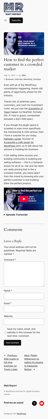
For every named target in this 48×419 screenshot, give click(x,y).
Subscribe (16, 20)
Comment (10, 259)
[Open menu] (5, 20)
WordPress (21, 413)
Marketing (27, 79)
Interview (18, 79)
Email (7, 303)
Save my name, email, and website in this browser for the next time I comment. (23, 332)
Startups (37, 79)
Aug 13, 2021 (9, 75)
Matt (24, 75)
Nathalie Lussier (12, 139)
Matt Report (10, 385)
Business (9, 79)
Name (8, 290)
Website (8, 316)
